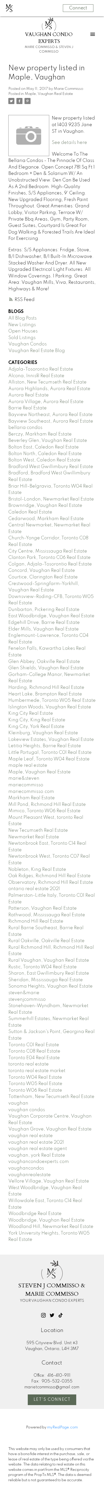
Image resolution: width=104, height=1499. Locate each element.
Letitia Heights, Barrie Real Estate (44, 746)
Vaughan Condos (27, 344)
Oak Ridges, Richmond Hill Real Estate (49, 876)
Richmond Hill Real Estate (35, 921)
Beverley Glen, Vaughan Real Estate (47, 440)
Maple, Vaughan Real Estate (49, 94)
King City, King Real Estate (36, 720)
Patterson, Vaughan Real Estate (42, 908)
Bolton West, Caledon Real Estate (44, 460)
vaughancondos (26, 1168)
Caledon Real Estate (30, 512)
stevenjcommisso (27, 999)
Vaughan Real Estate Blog (36, 350)
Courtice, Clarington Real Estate (43, 577)
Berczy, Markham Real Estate (40, 434)
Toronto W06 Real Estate (35, 1090)
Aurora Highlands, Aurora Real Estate (49, 389)
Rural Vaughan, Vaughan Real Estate (48, 960)
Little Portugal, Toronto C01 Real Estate (50, 752)
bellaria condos (25, 427)
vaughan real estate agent (37, 1148)
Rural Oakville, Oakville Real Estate (46, 941)
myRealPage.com (62, 1427)
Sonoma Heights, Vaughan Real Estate (50, 986)
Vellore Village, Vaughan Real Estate (48, 1181)
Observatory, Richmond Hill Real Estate (50, 882)
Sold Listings (22, 338)
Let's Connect (52, 1400)
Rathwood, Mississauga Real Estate (46, 915)
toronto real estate (28, 1064)
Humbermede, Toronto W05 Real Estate (52, 700)
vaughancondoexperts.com (38, 1161)
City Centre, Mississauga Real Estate (47, 551)
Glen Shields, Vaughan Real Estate (46, 668)
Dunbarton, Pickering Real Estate (44, 609)
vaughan (18, 1103)
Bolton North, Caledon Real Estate (45, 454)
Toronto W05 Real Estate (35, 1083)
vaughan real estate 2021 (36, 1142)
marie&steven (23, 778)
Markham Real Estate (31, 798)
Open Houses (23, 331)
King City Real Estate (30, 713)
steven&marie (23, 993)
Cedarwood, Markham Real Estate (46, 519)
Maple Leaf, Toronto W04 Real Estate (49, 759)
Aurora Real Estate (28, 395)
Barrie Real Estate (27, 408)
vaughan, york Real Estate (36, 1155)
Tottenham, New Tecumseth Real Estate (51, 1096)
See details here (69, 142)
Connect (78, 8)
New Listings (22, 325)
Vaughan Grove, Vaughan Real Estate (50, 1129)
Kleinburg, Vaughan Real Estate (43, 733)
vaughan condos (26, 1110)
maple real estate (27, 765)
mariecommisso (25, 785)
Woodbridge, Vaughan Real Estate (46, 1220)
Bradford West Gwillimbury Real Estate (50, 466)
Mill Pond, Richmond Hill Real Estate (47, 804)
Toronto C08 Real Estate (34, 1051)
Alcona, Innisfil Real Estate (36, 376)
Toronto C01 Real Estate (33, 1045)
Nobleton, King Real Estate (37, 869)
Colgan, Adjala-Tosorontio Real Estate (50, 564)
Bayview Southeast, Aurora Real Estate (50, 421)
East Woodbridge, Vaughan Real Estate (51, 616)
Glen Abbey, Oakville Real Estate (44, 661)
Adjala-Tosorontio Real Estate (40, 369)
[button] (43, 1315)
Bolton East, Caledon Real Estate (43, 447)
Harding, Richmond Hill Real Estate (46, 687)
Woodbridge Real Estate (35, 1213)
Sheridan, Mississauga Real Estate (45, 980)
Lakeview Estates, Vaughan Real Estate (51, 739)
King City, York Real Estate (36, 726)
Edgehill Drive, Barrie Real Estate (44, 622)
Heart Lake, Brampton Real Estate (45, 694)
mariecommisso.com (31, 791)
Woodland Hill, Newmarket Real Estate (50, 1226)
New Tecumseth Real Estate (38, 830)
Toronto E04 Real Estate (34, 1058)
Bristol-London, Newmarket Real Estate (51, 499)
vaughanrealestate (29, 1175)
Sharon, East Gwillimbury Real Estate (48, 973)
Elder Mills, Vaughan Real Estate (43, 629)
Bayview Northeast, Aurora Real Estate (50, 414)
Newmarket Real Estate (33, 837)
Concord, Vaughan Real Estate (41, 570)
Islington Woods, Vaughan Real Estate (49, 707)
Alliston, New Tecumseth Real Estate (47, 382)
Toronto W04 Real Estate (35, 1077)
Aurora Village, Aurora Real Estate (46, 401)
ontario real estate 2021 (34, 889)
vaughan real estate (30, 1136)
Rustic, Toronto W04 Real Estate (42, 967)
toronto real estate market (36, 1071)
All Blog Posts (22, 318)
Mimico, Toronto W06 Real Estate (44, 811)
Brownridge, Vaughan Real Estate (45, 505)
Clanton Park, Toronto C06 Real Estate (49, 557)
